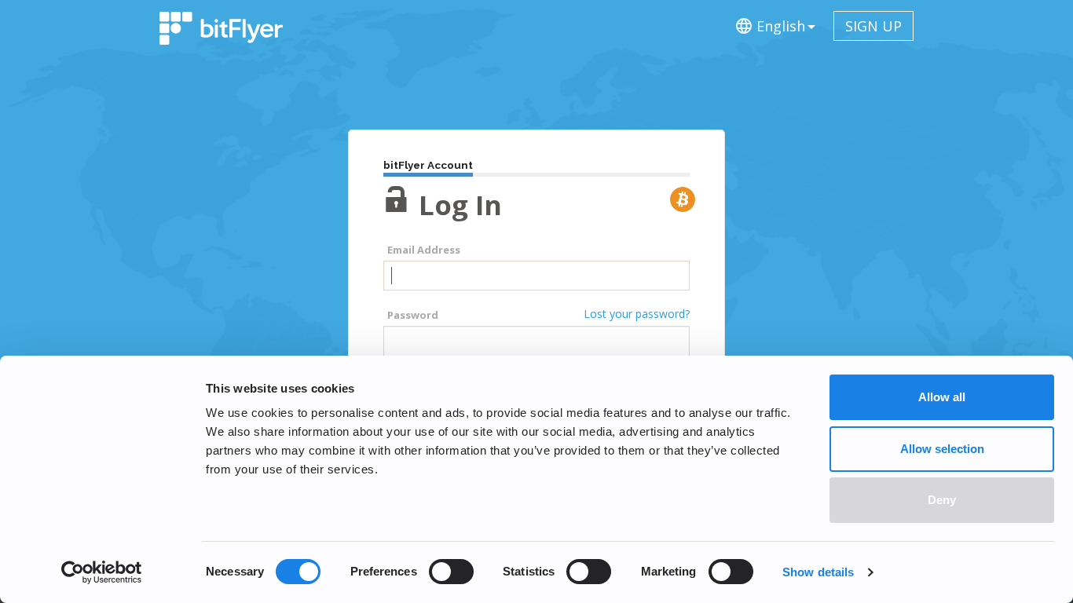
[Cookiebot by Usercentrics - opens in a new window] (101, 572)
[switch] (451, 571)
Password (412, 315)
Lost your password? (637, 313)
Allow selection (942, 448)
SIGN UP (873, 25)
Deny (942, 499)
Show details (818, 572)
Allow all (941, 397)
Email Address (423, 250)
